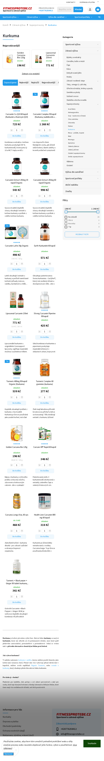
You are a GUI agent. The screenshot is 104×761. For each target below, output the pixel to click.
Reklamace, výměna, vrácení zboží (18, 735)
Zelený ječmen (73, 149)
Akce (83, 220)
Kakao (70, 126)
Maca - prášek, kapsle (76, 133)
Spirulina (71, 143)
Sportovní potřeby (73, 178)
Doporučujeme (10, 82)
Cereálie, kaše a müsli (75, 61)
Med (69, 136)
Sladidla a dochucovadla (76, 100)
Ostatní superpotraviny (76, 153)
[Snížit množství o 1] (11, 130)
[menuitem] (13, 17)
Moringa (71, 139)
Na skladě (83, 217)
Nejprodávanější (48, 82)
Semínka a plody (73, 92)
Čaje (68, 65)
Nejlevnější (23, 82)
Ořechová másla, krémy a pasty (80, 88)
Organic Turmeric (38, 665)
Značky (68, 191)
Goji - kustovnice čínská (77, 116)
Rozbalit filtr (82, 234)
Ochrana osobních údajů (14, 730)
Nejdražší (35, 82)
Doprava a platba (87, 2)
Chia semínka (73, 119)
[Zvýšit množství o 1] (22, 130)
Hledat (78, 9)
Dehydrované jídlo (74, 73)
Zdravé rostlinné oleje (76, 80)
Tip (83, 227)
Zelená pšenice (73, 146)
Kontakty (70, 2)
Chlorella (71, 122)
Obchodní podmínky (12, 726)
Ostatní (70, 165)
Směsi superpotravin (75, 156)
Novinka (83, 223)
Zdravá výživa (71, 50)
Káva (69, 69)
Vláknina (70, 161)
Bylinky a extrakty (74, 57)
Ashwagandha (73, 112)
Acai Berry (71, 109)
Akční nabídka (71, 184)
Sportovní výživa (72, 44)
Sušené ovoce (72, 96)
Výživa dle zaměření (74, 172)
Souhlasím (92, 743)
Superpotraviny (73, 104)
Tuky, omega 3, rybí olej (76, 84)
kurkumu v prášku (25, 660)
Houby (69, 77)
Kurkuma (71, 129)
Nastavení (8, 754)
